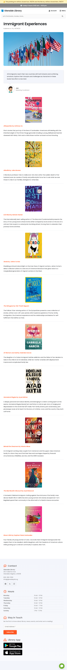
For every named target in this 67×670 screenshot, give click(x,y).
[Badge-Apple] (33, 652)
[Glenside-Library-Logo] (2, 10)
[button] (63, 11)
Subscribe (10, 632)
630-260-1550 (8, 577)
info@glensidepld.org (10, 579)
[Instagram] (14, 584)
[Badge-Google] (33, 645)
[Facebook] (5, 584)
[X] (10, 584)
